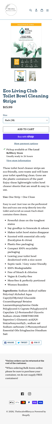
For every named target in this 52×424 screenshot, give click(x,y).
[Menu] (47, 10)
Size (5, 114)
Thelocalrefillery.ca (24, 411)
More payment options (26, 143)
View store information (18, 160)
